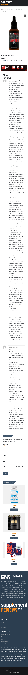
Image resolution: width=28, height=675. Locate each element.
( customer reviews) (12, 58)
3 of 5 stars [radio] (5, 445)
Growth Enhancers (10, 9)
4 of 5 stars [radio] (7, 445)
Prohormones (19, 9)
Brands (2, 625)
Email (4, 461)
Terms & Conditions (5, 634)
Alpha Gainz (10, 60)
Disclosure (3, 639)
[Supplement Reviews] (6, 3)
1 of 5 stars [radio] (3, 445)
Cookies (3, 636)
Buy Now (14, 564)
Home (3, 9)
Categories (3, 627)
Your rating (6, 444)
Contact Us (4, 643)
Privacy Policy (4, 641)
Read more (14, 509)
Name (4, 455)
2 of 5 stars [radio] (4, 445)
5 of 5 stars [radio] (8, 445)
